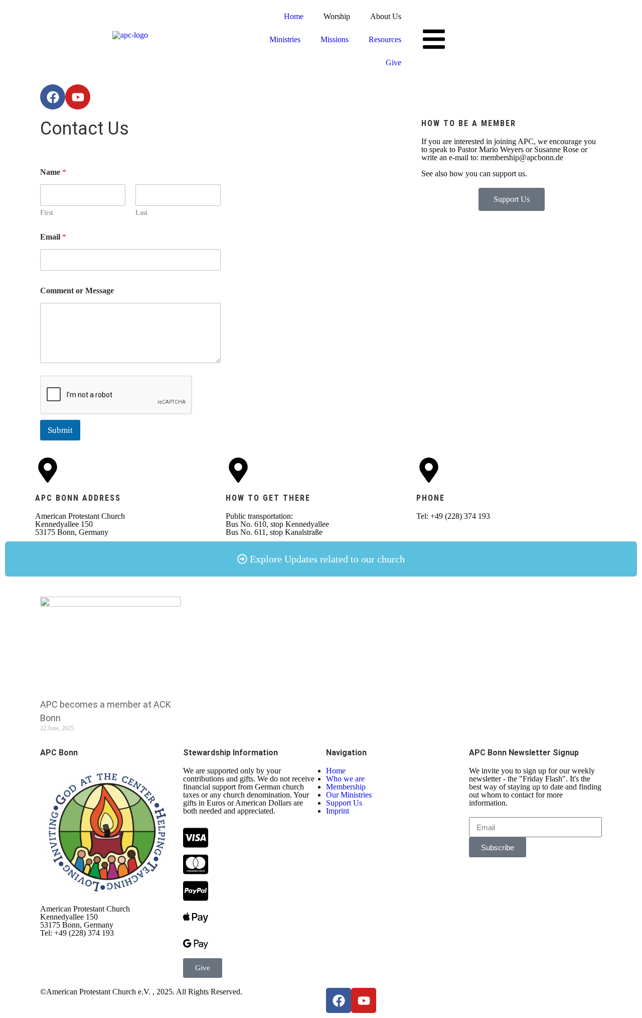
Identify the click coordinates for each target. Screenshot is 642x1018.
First (46, 212)
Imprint (337, 811)
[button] (321, 559)
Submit (60, 430)
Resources (385, 39)
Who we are (345, 778)
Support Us (344, 803)
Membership (346, 786)
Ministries (284, 39)
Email (53, 237)
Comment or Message (77, 290)
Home (293, 16)
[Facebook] (52, 96)
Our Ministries (349, 794)
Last (141, 212)
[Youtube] (77, 96)
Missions (334, 39)
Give (393, 62)
